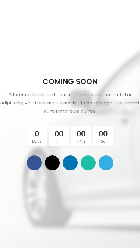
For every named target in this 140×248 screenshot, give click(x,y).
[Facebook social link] (34, 162)
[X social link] (52, 162)
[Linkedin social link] (70, 162)
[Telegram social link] (106, 162)
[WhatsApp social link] (88, 162)
